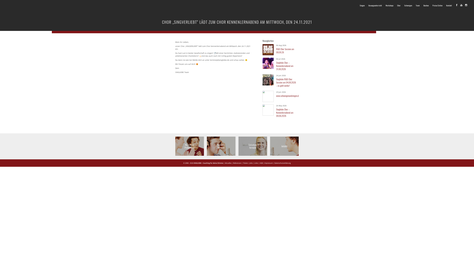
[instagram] (466, 5)
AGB (261, 163)
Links (256, 163)
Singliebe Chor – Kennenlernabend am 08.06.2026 (284, 112)
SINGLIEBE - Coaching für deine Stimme (208, 163)
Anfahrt (284, 146)
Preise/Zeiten (438, 5)
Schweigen (408, 5)
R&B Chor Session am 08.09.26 (285, 50)
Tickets (245, 163)
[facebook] (456, 5)
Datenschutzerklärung (282, 163)
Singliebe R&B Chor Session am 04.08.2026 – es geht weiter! (286, 82)
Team (418, 5)
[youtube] (461, 5)
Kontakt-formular (221, 146)
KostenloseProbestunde (189, 146)
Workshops (390, 5)
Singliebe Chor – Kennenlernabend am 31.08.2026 (284, 66)
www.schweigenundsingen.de (286, 95)
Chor (399, 5)
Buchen (426, 5)
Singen (362, 5)
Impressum (268, 163)
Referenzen (237, 163)
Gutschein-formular (252, 146)
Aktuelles (228, 163)
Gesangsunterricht (375, 5)
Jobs (251, 163)
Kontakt (449, 5)
